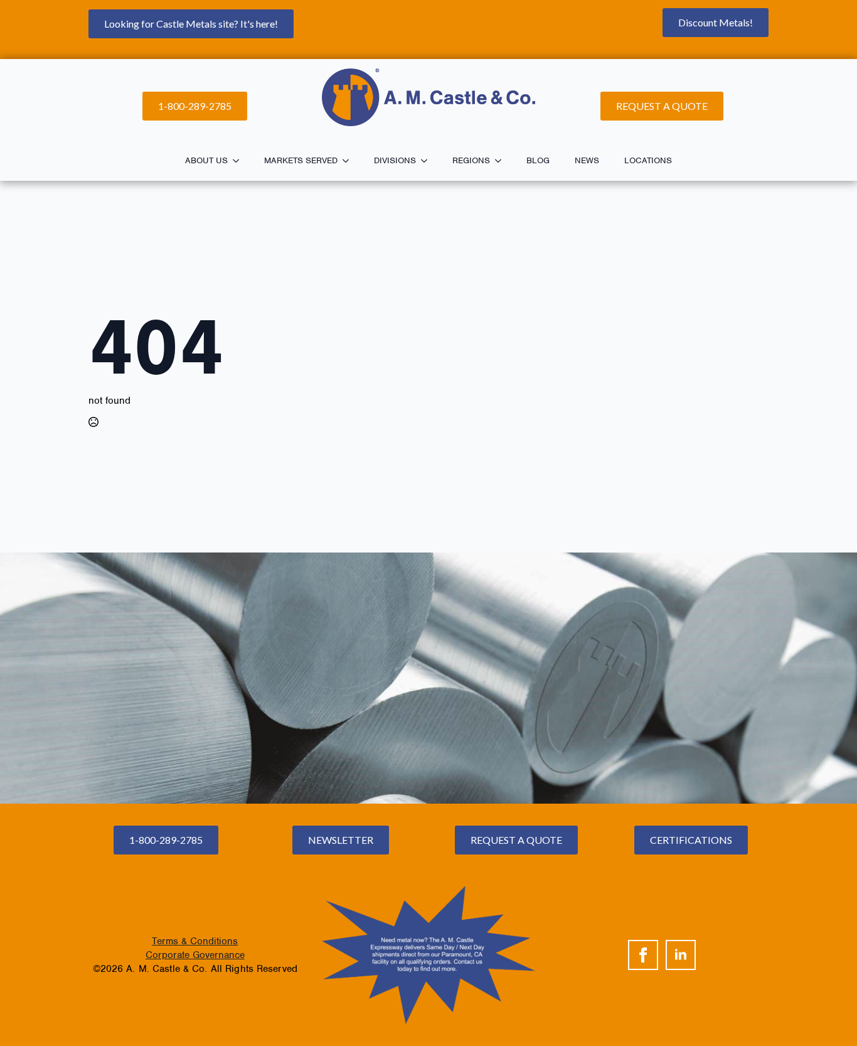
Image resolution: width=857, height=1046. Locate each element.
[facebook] (643, 955)
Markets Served (301, 160)
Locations (648, 160)
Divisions (395, 160)
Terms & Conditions (195, 941)
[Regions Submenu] (502, 161)
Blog (538, 160)
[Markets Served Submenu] (349, 161)
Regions (471, 160)
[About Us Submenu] (240, 161)
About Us (206, 160)
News (587, 160)
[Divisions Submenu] (428, 161)
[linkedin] (681, 955)
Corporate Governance (195, 955)
